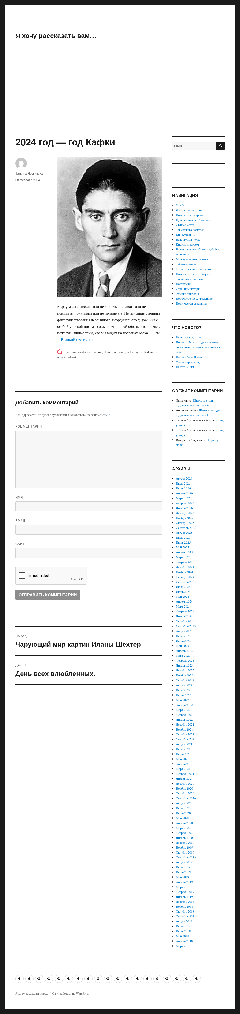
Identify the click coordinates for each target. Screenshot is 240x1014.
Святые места (185, 225)
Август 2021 (184, 744)
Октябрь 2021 (185, 734)
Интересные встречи (189, 215)
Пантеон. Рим (185, 367)
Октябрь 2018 (185, 911)
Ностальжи (183, 284)
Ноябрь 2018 (184, 906)
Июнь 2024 (183, 591)
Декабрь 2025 (185, 513)
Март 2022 (183, 710)
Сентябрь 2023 (186, 626)
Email (20, 520)
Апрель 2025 (184, 552)
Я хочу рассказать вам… (55, 35)
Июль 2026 (183, 483)
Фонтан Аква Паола (189, 357)
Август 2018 (184, 921)
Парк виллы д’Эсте (188, 337)
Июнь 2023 (183, 641)
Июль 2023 (183, 636)
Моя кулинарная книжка (192, 259)
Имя (19, 497)
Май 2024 (182, 596)
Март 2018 (183, 946)
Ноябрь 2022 (184, 675)
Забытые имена (186, 264)
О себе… (182, 205)
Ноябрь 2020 (184, 788)
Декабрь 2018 (185, 901)
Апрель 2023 (184, 651)
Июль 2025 (183, 537)
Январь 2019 (184, 897)
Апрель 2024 (184, 601)
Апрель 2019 (184, 882)
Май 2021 (182, 759)
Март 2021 (183, 769)
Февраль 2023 (185, 660)
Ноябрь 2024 (184, 572)
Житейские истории (189, 210)
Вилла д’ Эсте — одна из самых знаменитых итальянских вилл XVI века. (198, 347)
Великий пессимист (77, 339)
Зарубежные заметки (190, 229)
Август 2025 (184, 532)
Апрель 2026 (184, 493)
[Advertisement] (121, 101)
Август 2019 (184, 862)
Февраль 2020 (185, 833)
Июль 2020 (183, 808)
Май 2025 (182, 547)
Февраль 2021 (185, 774)
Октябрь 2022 (185, 680)
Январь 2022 (184, 719)
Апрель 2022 (184, 705)
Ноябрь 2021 (184, 729)
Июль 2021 (183, 749)
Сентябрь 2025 (186, 528)
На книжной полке (188, 239)
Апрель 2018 (184, 941)
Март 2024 (183, 606)
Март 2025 (183, 557)
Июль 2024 (183, 587)
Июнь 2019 (183, 872)
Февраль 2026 (185, 503)
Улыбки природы (187, 293)
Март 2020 (183, 828)
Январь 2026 (184, 508)
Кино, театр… (185, 234)
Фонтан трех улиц (188, 362)
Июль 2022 (183, 690)
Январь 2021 (184, 778)
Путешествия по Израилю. (193, 220)
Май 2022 (182, 700)
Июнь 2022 (183, 695)
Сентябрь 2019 (186, 857)
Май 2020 (182, 818)
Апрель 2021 (184, 764)
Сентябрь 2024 (186, 582)
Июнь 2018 (183, 931)
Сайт (20, 543)
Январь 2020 (184, 837)
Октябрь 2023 (185, 621)
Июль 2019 (183, 867)
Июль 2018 (183, 926)
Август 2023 (184, 631)
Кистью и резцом (187, 244)
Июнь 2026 (183, 488)
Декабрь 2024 (185, 567)
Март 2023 (183, 655)
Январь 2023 (184, 665)
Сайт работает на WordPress (70, 993)
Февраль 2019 (185, 892)
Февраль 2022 (185, 714)
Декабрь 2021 (185, 724)
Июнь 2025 (183, 542)
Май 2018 (182, 936)
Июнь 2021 (183, 754)
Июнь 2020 (183, 813)
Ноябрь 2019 (184, 847)
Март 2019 (183, 887)
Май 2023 (182, 646)
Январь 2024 (184, 616)
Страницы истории (188, 289)
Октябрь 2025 (185, 523)
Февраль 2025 (185, 562)
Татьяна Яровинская (29, 173)
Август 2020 (184, 803)
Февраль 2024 (185, 611)
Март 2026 (183, 498)
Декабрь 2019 (185, 842)
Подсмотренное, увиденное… (196, 298)
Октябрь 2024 (185, 577)
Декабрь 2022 (185, 670)
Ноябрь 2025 (184, 518)
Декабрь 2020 (185, 783)
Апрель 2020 (184, 823)
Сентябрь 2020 (186, 798)
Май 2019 (182, 877)
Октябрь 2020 (185, 793)
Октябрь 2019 (185, 852)
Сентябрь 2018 (186, 916)
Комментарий (30, 426)
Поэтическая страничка (191, 303)
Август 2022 (184, 685)
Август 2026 (184, 478)
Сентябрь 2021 (186, 739)
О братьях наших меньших (193, 269)
